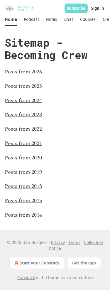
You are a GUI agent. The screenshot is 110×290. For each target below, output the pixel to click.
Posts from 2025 (23, 86)
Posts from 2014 (23, 215)
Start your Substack (40, 263)
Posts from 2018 (23, 186)
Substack (26, 277)
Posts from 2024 (23, 100)
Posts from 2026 (23, 72)
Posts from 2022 (23, 129)
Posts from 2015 (23, 201)
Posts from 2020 (23, 158)
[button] (10, 19)
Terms (74, 242)
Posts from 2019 (23, 172)
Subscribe (76, 8)
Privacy (58, 242)
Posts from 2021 (23, 143)
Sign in (97, 8)
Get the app (84, 263)
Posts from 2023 (23, 115)
